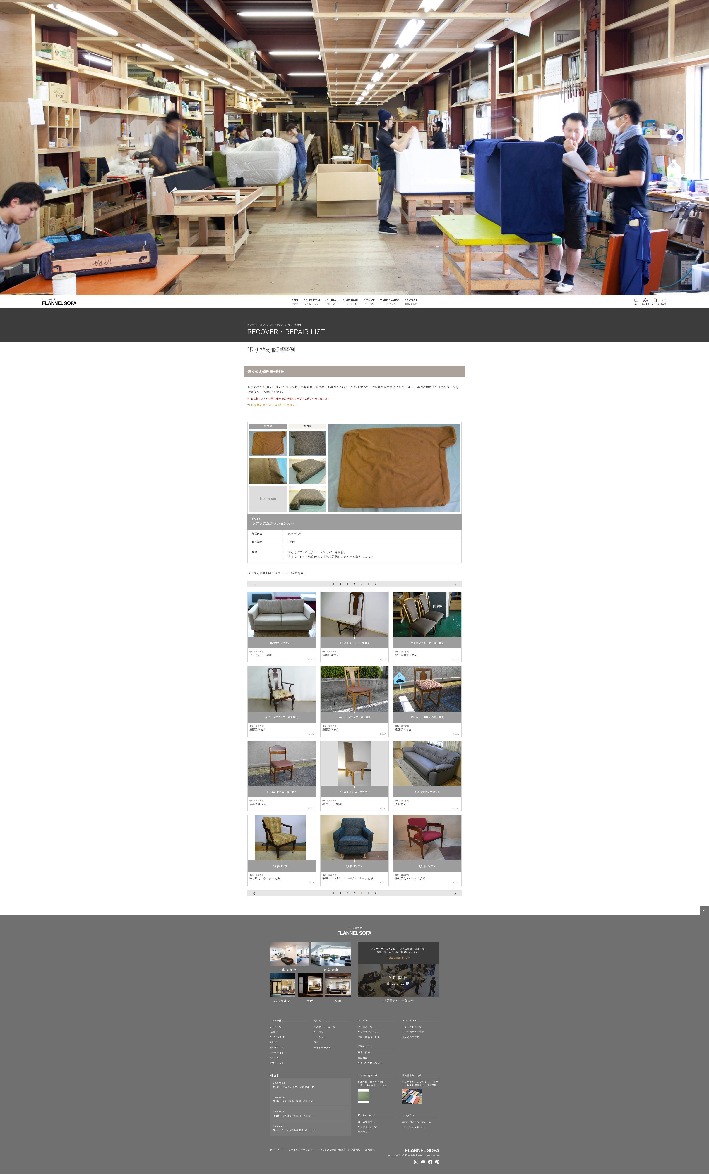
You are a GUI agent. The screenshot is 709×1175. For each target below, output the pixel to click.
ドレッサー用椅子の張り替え (427, 717)
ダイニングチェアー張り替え (427, 642)
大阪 (310, 1000)
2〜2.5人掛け (277, 1037)
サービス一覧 (365, 1026)
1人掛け (274, 1032)
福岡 (338, 1000)
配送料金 (363, 1057)
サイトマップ (277, 1150)
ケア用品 (318, 1032)
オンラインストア (256, 324)
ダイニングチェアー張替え (354, 642)
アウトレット (277, 1063)
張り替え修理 (294, 324)
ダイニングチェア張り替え (281, 791)
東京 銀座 (289, 969)
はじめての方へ (366, 1121)
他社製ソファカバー (281, 642)
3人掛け (274, 1042)
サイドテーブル (322, 1047)
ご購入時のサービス (369, 1037)
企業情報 (370, 1150)
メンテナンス (276, 324)
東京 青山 (331, 969)
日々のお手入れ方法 (413, 1032)
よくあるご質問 (410, 1037)
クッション (320, 1037)
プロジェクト (365, 1132)
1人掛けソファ (281, 866)
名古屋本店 (282, 1000)
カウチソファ (277, 1047)
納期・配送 (364, 1052)
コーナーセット (278, 1052)
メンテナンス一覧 (412, 1026)
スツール (274, 1057)
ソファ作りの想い (367, 1127)
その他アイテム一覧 (324, 1026)
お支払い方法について (370, 1062)
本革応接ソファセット (427, 791)
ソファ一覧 (276, 1026)
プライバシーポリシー (301, 1150)
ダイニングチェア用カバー (354, 791)
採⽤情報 (355, 1150)
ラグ (316, 1042)
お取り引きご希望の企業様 (331, 1150)
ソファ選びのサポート (370, 1032)
